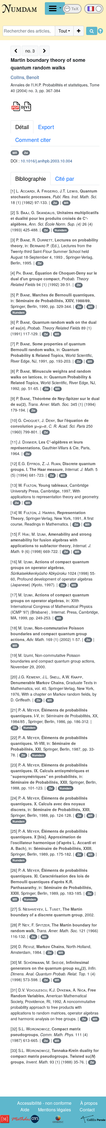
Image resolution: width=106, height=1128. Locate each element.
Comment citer (33, 140)
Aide (24, 1109)
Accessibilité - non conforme (44, 1103)
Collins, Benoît (25, 77)
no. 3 (30, 51)
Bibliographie (30, 178)
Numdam (61, 230)
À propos (89, 1103)
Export (46, 127)
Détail (22, 127)
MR (15, 153)
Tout (62, 31)
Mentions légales (54, 1109)
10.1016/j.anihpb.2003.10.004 (46, 161)
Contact (87, 1109)
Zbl (26, 153)
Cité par (64, 178)
